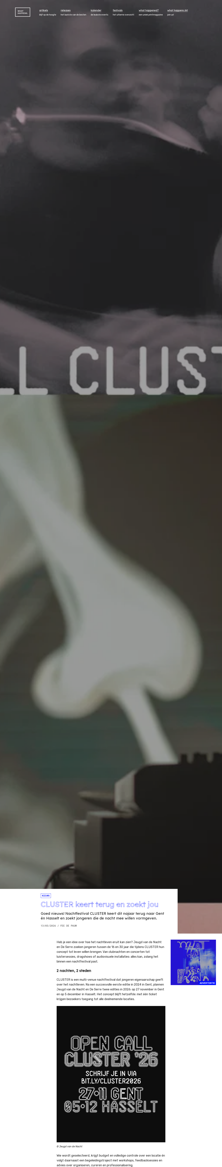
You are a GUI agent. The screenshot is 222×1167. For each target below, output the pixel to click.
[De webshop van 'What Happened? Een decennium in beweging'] (193, 962)
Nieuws (46, 895)
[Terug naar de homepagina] (22, 12)
